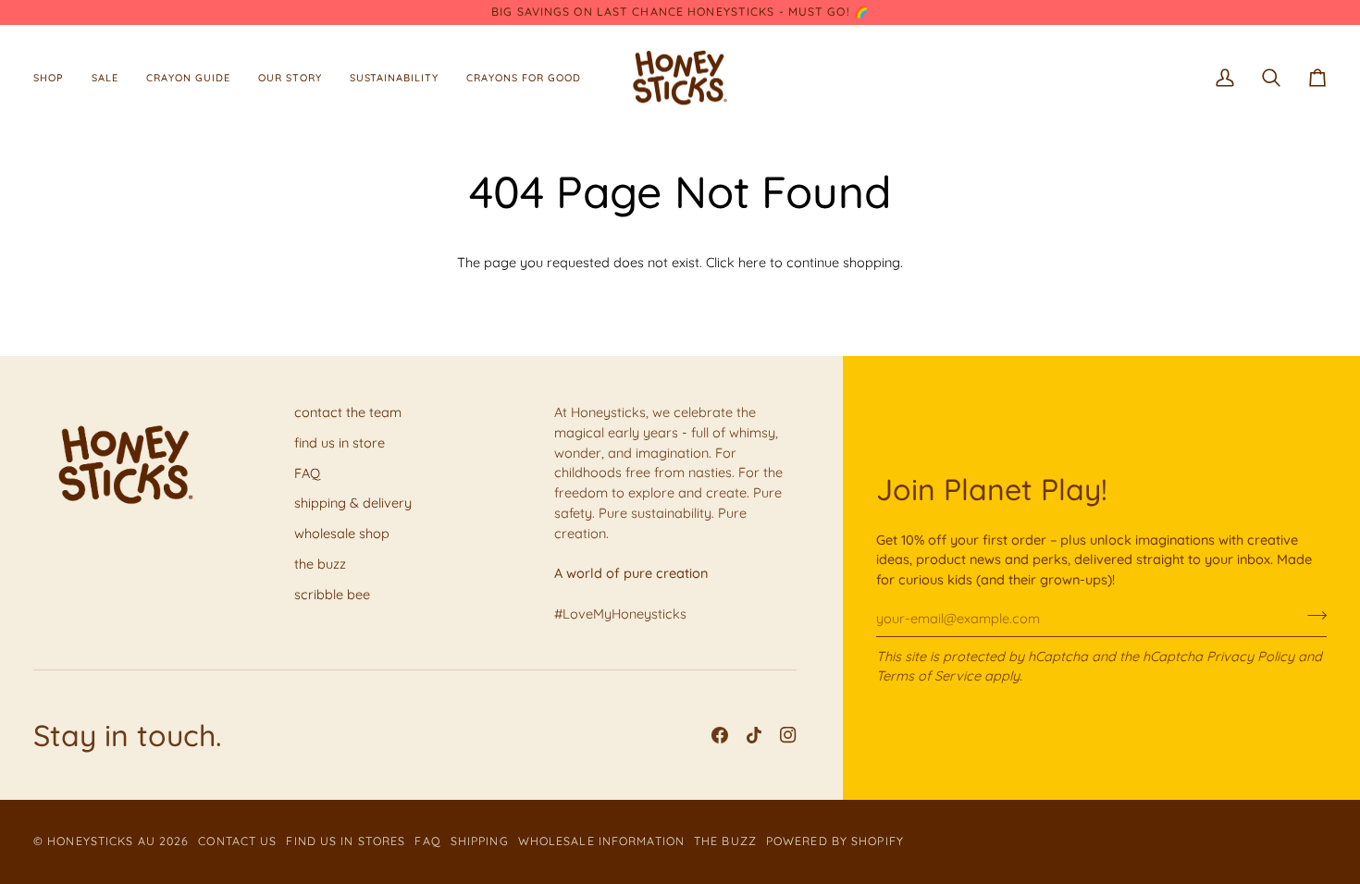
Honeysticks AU (101, 841)
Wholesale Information (601, 841)
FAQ (307, 473)
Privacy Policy (1250, 656)
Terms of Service (928, 675)
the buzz (320, 563)
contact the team (348, 412)
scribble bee (332, 594)
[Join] (1311, 616)
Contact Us (237, 841)
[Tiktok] (754, 735)
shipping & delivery (353, 502)
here (752, 262)
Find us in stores (345, 841)
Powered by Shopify (835, 841)
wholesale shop (341, 533)
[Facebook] (719, 735)
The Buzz (725, 841)
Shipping (480, 841)
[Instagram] (788, 735)
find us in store (339, 442)
